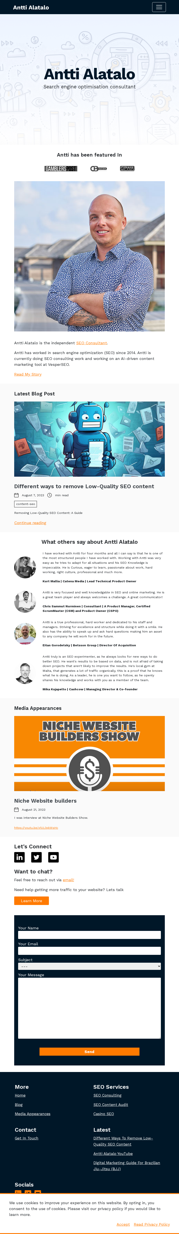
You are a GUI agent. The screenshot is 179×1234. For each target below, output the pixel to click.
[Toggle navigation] (159, 7)
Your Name (28, 928)
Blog (19, 1104)
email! (68, 880)
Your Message (31, 974)
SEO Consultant (91, 343)
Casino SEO (103, 1114)
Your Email (28, 944)
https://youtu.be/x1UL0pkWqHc (36, 827)
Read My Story (27, 374)
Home (20, 1095)
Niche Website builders (45, 801)
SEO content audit (110, 1104)
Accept (123, 1224)
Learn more (31, 900)
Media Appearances (32, 1114)
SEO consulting (107, 1095)
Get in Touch (26, 1138)
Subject (25, 959)
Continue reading (30, 522)
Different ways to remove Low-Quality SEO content (84, 486)
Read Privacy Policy (152, 1224)
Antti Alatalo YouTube (113, 1153)
